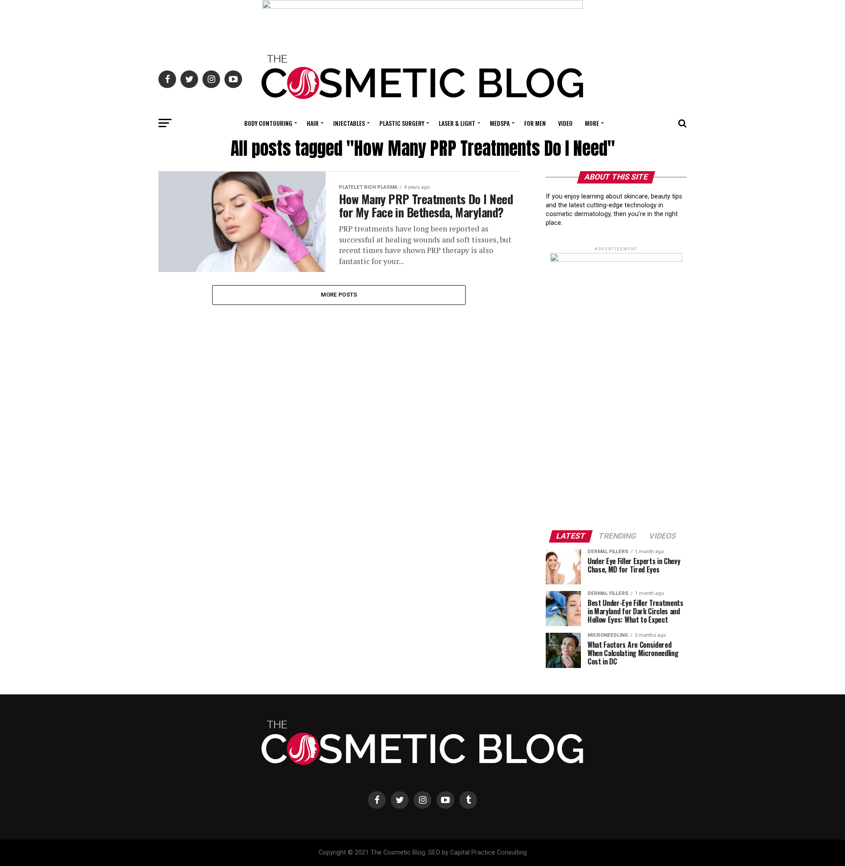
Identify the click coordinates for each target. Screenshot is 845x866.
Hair (313, 123)
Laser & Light (457, 123)
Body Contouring (268, 123)
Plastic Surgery (401, 123)
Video (565, 123)
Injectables (349, 123)
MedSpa (500, 123)
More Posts (339, 294)
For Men (535, 123)
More (592, 123)
